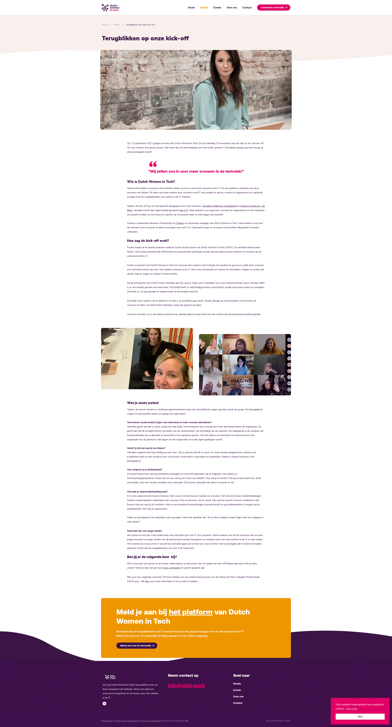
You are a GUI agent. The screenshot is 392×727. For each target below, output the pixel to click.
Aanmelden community (272, 7)
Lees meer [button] (351, 708)
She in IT (183, 210)
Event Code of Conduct (126, 720)
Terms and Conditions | (150, 720)
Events (217, 7)
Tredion (180, 223)
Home (191, 7)
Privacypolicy (107, 720)
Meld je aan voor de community (135, 645)
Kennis (204, 7)
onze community (171, 568)
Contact (247, 7)
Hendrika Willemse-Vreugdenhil (219, 206)
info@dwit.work (186, 685)
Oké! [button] (360, 716)
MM (186, 720)
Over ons (232, 7)
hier (147, 581)
